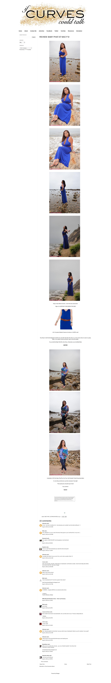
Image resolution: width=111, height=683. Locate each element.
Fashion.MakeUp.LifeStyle (47, 594)
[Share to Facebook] (66, 516)
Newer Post (42, 664)
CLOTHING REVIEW (54, 516)
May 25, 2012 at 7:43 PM (47, 651)
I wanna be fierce (46, 611)
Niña (43, 530)
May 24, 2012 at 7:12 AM (47, 550)
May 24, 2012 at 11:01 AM (47, 574)
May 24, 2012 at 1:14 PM (47, 600)
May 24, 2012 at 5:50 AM (47, 543)
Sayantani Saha (45, 655)
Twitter (56, 31)
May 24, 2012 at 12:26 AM (47, 534)
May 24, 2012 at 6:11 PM (47, 607)
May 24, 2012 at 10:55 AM (47, 566)
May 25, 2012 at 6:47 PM (47, 640)
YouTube (63, 31)
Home (20, 31)
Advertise (41, 31)
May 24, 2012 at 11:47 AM (47, 584)
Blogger (57, 673)
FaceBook (49, 31)
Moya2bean (44, 644)
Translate (29, 49)
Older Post (89, 664)
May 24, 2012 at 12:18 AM (47, 526)
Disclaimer (79, 31)
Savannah (44, 538)
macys (59, 516)
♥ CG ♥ (43, 621)
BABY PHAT (47, 516)
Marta (43, 604)
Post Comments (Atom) (50, 666)
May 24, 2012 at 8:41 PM (47, 617)
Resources (71, 31)
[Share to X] (64, 516)
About (26, 31)
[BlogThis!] (63, 516)
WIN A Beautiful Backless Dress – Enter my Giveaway (53, 598)
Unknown (44, 523)
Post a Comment (44, 661)
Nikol (43, 578)
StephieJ (44, 547)
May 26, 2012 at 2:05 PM (47, 658)
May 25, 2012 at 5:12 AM (47, 625)
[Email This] (62, 516)
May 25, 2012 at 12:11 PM (47, 632)
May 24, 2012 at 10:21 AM (47, 557)
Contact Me (33, 31)
